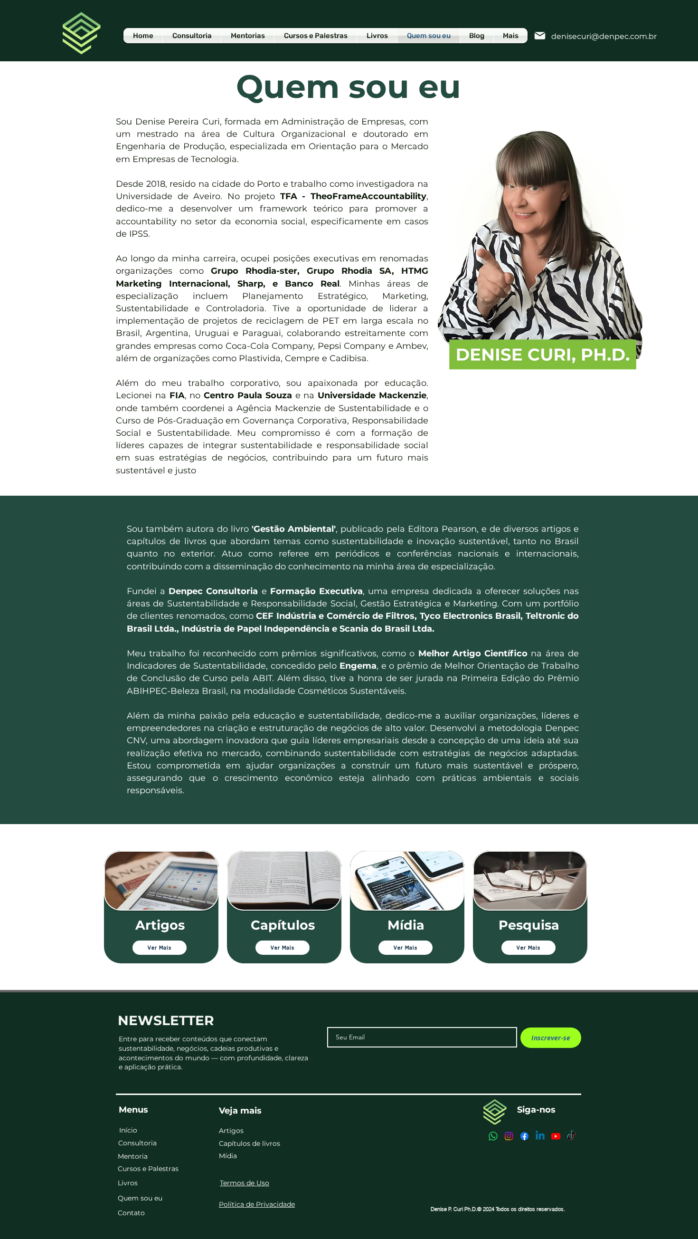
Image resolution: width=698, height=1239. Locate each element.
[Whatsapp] (493, 1136)
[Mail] (539, 36)
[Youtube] (555, 1136)
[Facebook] (524, 1136)
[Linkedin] (540, 1136)
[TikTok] (571, 1136)
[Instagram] (508, 1136)
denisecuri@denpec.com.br (604, 36)
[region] (161, 907)
